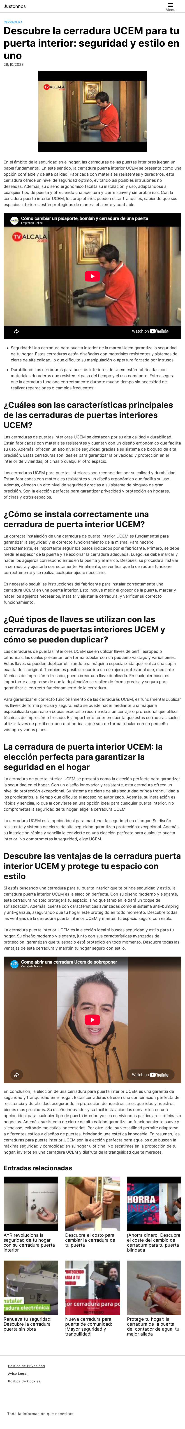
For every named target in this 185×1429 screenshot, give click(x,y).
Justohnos (15, 6)
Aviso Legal (17, 1373)
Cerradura (13, 22)
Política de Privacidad (26, 1366)
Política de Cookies (24, 1381)
